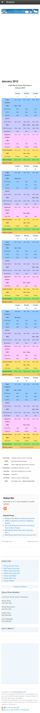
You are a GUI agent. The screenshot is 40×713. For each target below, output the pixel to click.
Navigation (10, 2)
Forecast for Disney (20, 586)
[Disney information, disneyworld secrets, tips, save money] (20, 12)
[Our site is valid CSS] (11, 707)
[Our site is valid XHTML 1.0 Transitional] (15, 709)
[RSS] (5, 508)
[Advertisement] (20, 54)
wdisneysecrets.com (19, 692)
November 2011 (7, 541)
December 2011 (33, 541)
